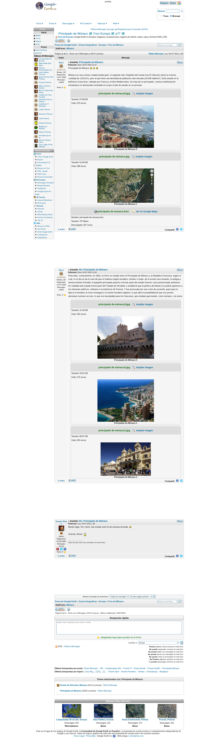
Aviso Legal (79, 736)
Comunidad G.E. (44, 162)
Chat (38, 44)
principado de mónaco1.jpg (114, 430)
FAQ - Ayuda (42, 171)
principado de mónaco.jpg (114, 156)
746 (101, 668)
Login (111, 29)
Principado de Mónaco (91, 62)
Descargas (67, 23)
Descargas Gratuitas (45, 183)
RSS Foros (41, 174)
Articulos (40, 209)
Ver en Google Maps (146, 211)
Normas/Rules (41, 50)
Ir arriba (61, 229)
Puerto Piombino (128, 672)
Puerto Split (113, 672)
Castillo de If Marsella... (44, 105)
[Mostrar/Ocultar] (53, 29)
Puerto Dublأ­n (154, 668)
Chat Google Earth (44, 232)
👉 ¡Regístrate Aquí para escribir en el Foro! (119, 637)
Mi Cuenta (85, 23)
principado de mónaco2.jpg (114, 367)
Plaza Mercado (90, 668)
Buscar (161, 11)
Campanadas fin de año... (45, 60)
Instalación (41, 188)
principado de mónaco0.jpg (114, 93)
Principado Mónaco (170, 668)
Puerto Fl (127, 668)
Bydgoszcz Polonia (43, 127)
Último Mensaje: (156, 54)
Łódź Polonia (44, 118)
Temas (40, 212)
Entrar (173, 3)
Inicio (38, 23)
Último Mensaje (110, 685)
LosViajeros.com (135, 736)
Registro (164, 3)
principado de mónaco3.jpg (114, 304)
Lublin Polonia (44, 109)
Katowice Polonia (45, 114)
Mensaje (176, 16)
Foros (52, 23)
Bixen (61, 63)
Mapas (38, 41)
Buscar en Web (43, 226)
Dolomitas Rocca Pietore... (45, 100)
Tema (165, 16)
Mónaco (70, 48)
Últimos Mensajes (99, 29)
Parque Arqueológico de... (46, 69)
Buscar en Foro (43, 168)
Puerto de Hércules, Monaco (73, 685)
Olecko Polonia (45, 132)
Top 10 (40, 220)
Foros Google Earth (45, 157)
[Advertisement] (119, 249)
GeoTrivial (41, 229)
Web (115, 23)
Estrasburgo (152, 672)
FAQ (146, 29)
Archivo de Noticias (45, 217)
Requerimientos (43, 186)
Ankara (141, 672)
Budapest (164, 672)
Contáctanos (42, 235)
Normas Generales (44, 177)
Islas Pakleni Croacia (44, 73)
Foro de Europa (65, 37)
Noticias (101, 23)
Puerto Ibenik (139, 668)
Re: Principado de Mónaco (93, 269)
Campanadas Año (113, 668)
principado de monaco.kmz (113, 211)
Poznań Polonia (45, 82)
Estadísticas (42, 238)
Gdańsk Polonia (45, 123)
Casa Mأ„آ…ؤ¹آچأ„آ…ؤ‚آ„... (95, 672)
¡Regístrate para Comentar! (129, 29)
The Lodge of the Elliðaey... (45, 146)
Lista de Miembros (44, 200)
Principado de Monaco (71, 691)
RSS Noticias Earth (44, 214)
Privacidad (90, 736)
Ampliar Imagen (144, 93)
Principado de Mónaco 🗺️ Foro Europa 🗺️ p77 (89, 33)
